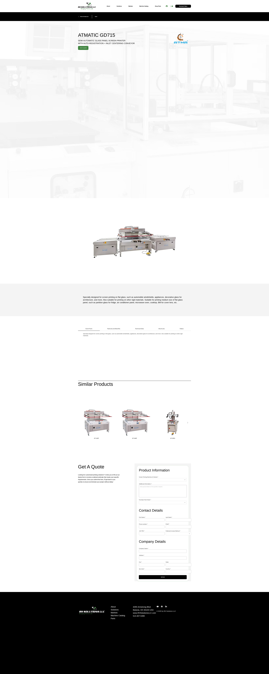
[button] (171, 6)
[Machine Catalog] (129, 615)
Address (141, 555)
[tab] (89, 329)
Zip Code (141, 568)
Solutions (115, 610)
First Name (142, 517)
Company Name (143, 548)
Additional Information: (145, 483)
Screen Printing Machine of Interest (148, 477)
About (113, 607)
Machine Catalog (118, 616)
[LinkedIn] (166, 606)
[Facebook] (162, 606)
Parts (113, 618)
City (140, 562)
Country (168, 568)
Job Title (141, 530)
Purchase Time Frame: (144, 499)
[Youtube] (158, 606)
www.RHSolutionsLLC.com (144, 613)
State (167, 562)
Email (167, 524)
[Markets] (129, 612)
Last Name (168, 517)
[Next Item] (187, 423)
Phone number (143, 524)
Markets (114, 613)
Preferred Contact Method (173, 531)
